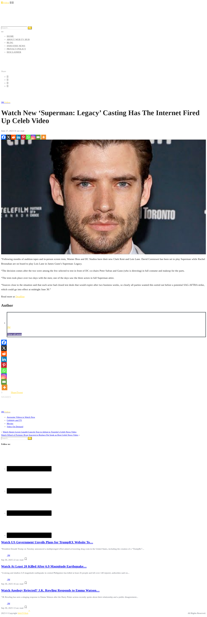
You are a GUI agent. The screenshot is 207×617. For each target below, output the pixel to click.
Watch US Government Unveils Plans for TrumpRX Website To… (47, 542)
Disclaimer (14, 52)
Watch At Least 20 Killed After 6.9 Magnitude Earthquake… (44, 566)
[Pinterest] (23, 137)
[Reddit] (13, 137)
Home (10, 36)
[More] (44, 137)
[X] (8, 137)
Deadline (20, 296)
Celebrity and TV (14, 420)
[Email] (38, 137)
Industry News (16, 46)
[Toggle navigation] (2, 31)
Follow (6, 3)
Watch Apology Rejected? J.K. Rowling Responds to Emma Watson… (50, 590)
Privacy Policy (16, 49)
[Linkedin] (18, 137)
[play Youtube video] (103, 197)
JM (5, 102)
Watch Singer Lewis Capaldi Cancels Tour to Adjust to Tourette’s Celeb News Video (39, 432)
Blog (10, 42)
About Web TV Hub (18, 39)
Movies (10, 423)
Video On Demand (15, 426)
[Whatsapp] (28, 137)
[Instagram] (33, 137)
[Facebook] (3, 137)
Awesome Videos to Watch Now (21, 417)
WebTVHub (23, 613)
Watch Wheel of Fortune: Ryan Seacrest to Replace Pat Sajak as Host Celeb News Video (39, 435)
